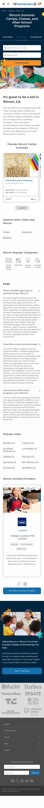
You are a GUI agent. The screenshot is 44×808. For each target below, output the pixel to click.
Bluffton (7, 238)
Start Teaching (22, 671)
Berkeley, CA (9, 443)
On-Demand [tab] (35, 37)
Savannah (27, 232)
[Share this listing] (37, 488)
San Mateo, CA (29, 467)
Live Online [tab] (8, 37)
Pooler (6, 232)
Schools (6, 737)
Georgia (11, 11)
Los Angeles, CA (29, 448)
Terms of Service (13, 791)
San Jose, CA (9, 467)
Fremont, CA (28, 443)
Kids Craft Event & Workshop (19, 180)
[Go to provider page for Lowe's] (22, 522)
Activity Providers (10, 731)
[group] (20, 177)
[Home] (22, 3)
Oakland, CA (8, 456)
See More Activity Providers (22, 591)
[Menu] (3, 4)
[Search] (8, 4)
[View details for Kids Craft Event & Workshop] (20, 165)
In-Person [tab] (21, 37)
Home (4, 11)
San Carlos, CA (9, 462)
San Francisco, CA (30, 462)
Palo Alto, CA (28, 456)
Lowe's (22, 530)
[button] (19, 584)
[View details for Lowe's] (22, 500)
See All (22, 208)
